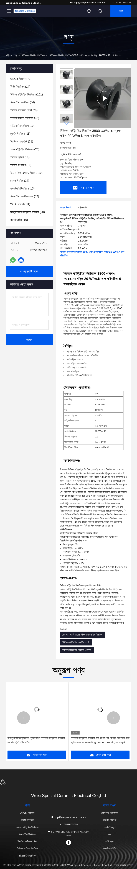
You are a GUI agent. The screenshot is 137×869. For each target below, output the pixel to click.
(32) (24, 196)
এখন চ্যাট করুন (29, 271)
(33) (24, 118)
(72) (20, 78)
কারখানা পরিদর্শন (109, 820)
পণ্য (15, 55)
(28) (23, 110)
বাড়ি (7, 55)
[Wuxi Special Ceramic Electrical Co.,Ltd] (25, 11)
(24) (24, 149)
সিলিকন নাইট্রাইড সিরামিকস (33, 55)
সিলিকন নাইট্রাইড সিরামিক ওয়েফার (76, 649)
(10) (22, 125)
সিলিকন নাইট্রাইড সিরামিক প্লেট (75, 642)
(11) (20, 133)
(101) (26, 94)
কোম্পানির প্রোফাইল (109, 812)
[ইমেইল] (21, 260)
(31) (21, 141)
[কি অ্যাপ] (13, 260)
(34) (22, 102)
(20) (27, 212)
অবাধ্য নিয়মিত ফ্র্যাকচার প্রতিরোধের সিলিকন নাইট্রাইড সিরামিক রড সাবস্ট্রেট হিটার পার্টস (36, 740)
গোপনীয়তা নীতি (109, 848)
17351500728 (123, 2)
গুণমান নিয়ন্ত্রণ (109, 827)
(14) (20, 86)
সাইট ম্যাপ (109, 841)
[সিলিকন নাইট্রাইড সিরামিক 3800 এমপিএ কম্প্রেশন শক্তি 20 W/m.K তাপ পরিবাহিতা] (104, 98)
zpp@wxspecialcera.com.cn (89, 2)
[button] (66, 123)
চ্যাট (121, 11)
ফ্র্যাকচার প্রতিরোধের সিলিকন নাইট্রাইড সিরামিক (82, 634)
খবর (109, 834)
